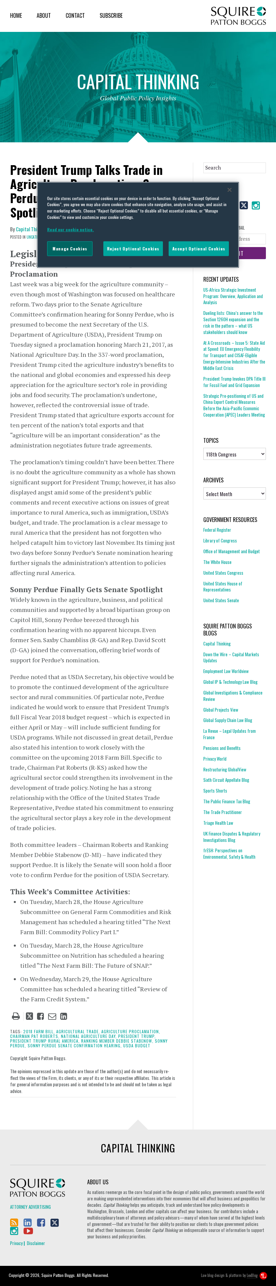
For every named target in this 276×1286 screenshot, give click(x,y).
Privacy (16, 1243)
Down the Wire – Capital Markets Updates (231, 657)
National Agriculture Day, (89, 1036)
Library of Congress (220, 540)
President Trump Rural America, (45, 1041)
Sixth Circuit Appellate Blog (226, 779)
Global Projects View (220, 709)
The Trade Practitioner (222, 812)
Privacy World (215, 758)
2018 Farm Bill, (39, 1031)
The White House (217, 562)
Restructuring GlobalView (224, 769)
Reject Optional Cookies (133, 248)
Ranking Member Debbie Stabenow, (117, 1041)
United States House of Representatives (222, 586)
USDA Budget (136, 1045)
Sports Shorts (215, 790)
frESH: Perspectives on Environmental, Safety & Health (229, 853)
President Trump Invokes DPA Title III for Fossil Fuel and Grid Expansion (234, 381)
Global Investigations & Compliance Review (233, 695)
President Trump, (137, 1036)
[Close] (229, 189)
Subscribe (111, 15)
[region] (138, 225)
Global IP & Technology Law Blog (230, 681)
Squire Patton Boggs (238, 16)
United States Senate (221, 600)
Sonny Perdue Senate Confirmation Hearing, (75, 1045)
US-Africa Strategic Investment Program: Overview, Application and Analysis (233, 296)
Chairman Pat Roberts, (35, 1036)
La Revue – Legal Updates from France (229, 734)
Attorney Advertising (30, 1206)
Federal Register (217, 530)
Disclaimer (36, 1243)
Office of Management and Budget (231, 551)
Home (16, 15)
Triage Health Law (218, 822)
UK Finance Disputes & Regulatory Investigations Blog (231, 836)
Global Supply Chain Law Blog (227, 720)
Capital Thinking (32, 229)
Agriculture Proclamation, (130, 1031)
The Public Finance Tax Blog (226, 801)
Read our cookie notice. (70, 229)
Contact (75, 15)
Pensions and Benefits (222, 748)
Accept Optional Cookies (198, 248)
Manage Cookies (70, 248)
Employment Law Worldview (226, 671)
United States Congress (223, 572)
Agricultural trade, (78, 1031)
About (44, 15)
